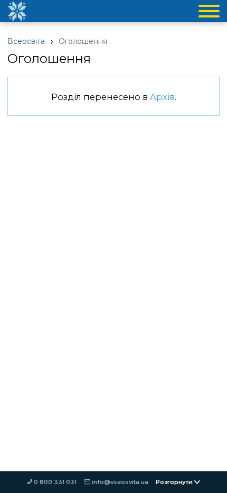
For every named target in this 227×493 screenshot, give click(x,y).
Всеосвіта (26, 41)
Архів (162, 97)
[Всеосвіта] (16, 11)
